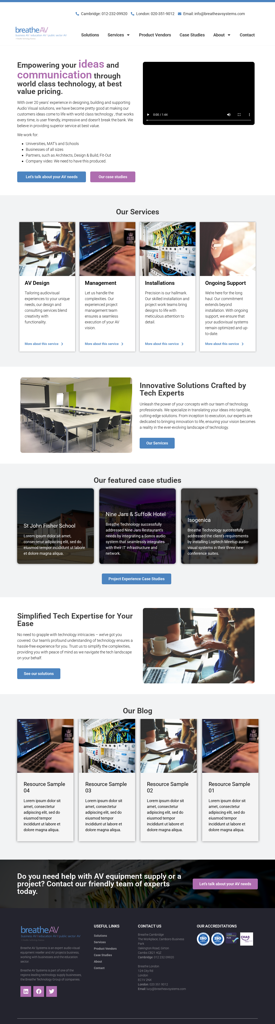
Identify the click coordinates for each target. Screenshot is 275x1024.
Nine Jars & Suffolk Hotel (136, 514)
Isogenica (199, 520)
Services (116, 34)
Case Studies (192, 34)
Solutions (90, 34)
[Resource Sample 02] (169, 746)
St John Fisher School (49, 526)
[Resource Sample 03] (107, 746)
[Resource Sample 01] (230, 746)
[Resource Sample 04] (45, 746)
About (219, 34)
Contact (247, 34)
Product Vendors (155, 34)
